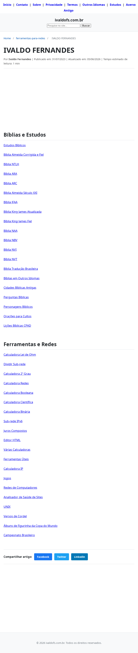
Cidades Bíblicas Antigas (20, 288)
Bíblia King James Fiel (18, 221)
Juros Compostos (15, 431)
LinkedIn (79, 557)
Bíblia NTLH (11, 164)
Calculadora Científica (18, 402)
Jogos (7, 478)
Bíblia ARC (10, 183)
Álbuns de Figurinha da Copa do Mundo (31, 526)
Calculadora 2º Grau (17, 374)
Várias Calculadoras (17, 450)
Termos (72, 5)
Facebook (43, 557)
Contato (22, 5)
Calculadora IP (13, 469)
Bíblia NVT (10, 259)
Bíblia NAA (10, 231)
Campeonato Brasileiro (19, 535)
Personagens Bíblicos (18, 307)
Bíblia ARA (10, 174)
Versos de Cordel (15, 516)
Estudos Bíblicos (15, 145)
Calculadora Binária (17, 412)
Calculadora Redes (16, 383)
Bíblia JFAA (10, 202)
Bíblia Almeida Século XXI (20, 193)
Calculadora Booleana (18, 393)
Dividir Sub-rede (15, 364)
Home (7, 38)
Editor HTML (12, 440)
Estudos (115, 5)
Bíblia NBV (10, 240)
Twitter (61, 557)
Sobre (37, 5)
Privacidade (54, 5)
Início (7, 5)
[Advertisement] (69, 98)
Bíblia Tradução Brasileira (21, 269)
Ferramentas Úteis (16, 459)
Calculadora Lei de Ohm (20, 355)
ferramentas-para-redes (30, 38)
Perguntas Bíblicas (16, 297)
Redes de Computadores (20, 488)
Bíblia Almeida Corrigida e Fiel (24, 155)
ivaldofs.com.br (69, 19)
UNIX (7, 507)
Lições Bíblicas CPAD (17, 326)
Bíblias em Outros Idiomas (22, 278)
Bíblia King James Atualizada (23, 212)
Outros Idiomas (93, 5)
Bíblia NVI (10, 250)
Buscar (86, 25)
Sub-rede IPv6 (13, 421)
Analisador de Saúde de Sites (23, 497)
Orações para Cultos (17, 316)
